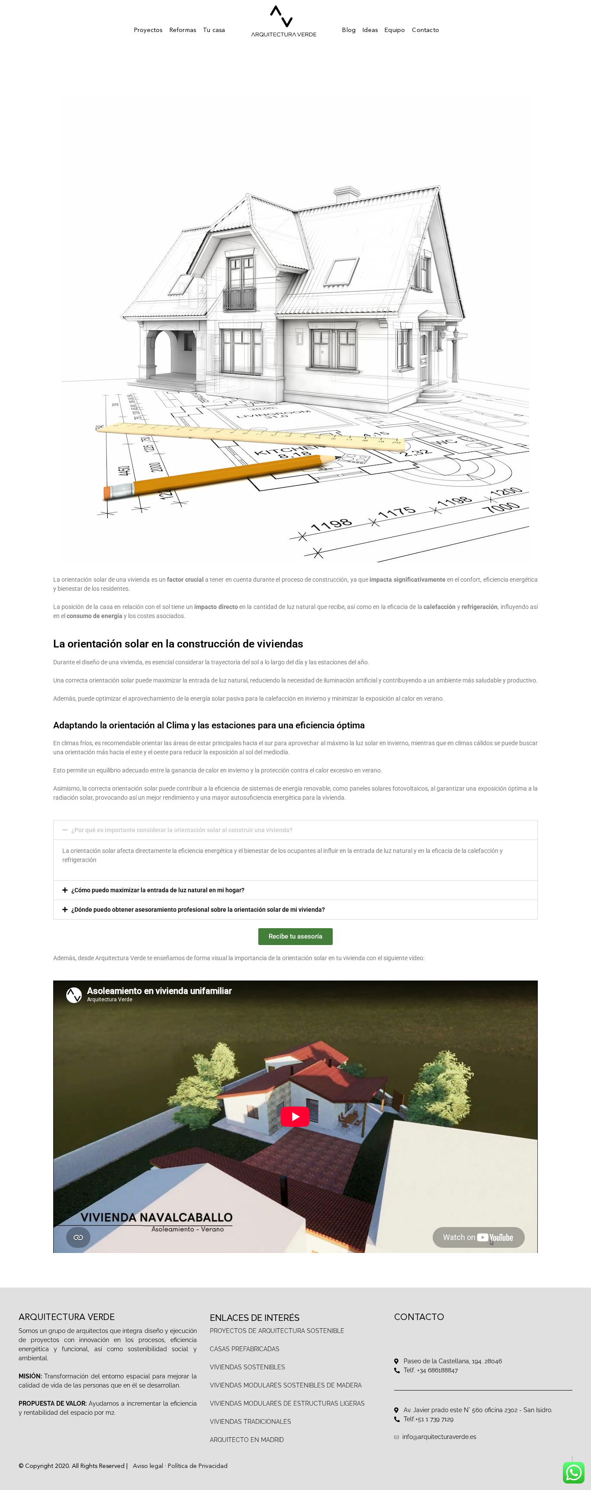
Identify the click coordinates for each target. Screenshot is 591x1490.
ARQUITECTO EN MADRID (248, 1439)
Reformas (183, 30)
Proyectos (148, 30)
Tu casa (214, 30)
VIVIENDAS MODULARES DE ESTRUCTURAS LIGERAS (288, 1403)
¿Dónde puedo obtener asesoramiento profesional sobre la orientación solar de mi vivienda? (198, 909)
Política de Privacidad (198, 1466)
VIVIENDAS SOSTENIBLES (247, 1367)
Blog (349, 30)
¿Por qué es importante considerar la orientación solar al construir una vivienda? (181, 830)
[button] (295, 830)
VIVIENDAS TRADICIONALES (250, 1421)
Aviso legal (148, 1466)
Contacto (425, 30)
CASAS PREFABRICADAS (244, 1349)
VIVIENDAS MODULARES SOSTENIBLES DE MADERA (286, 1385)
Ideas (370, 30)
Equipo (395, 30)
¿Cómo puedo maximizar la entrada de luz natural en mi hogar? (157, 890)
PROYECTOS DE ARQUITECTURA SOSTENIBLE (277, 1330)
